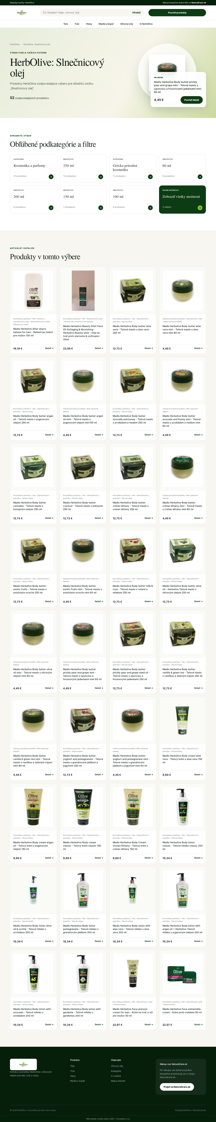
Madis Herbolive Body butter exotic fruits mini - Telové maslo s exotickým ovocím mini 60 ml (82, 589)
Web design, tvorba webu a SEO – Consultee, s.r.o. (108, 1119)
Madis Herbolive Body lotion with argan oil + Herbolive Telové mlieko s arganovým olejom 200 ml (182, 929)
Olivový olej (126, 23)
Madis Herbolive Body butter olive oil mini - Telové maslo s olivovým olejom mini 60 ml (32, 672)
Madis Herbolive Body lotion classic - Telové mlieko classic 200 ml (183, 846)
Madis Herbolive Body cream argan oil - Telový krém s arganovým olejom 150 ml (33, 846)
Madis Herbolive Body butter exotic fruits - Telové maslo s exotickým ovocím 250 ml (30, 589)
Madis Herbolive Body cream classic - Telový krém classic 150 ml (82, 846)
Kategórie (116, 1071)
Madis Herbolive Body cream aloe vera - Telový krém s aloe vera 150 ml (182, 759)
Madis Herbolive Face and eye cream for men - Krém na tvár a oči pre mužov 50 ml (133, 1012)
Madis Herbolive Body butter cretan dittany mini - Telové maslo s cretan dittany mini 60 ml (182, 506)
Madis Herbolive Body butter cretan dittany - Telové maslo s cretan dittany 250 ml (131, 506)
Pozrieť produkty (177, 12)
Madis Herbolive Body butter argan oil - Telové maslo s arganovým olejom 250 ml (33, 419)
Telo (65, 23)
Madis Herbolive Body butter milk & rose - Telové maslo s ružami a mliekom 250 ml (133, 589)
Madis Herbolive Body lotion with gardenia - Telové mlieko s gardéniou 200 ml (82, 1012)
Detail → (49, 348)
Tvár (77, 23)
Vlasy (89, 23)
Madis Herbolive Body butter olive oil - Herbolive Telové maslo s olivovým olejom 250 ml (182, 589)
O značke (116, 1076)
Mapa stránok (118, 1080)
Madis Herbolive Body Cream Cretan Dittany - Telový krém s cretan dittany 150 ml (130, 846)
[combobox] (84, 12)
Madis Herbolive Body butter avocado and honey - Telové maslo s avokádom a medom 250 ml (133, 419)
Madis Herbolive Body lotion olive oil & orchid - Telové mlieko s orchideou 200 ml (32, 929)
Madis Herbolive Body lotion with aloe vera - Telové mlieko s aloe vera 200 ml (131, 929)
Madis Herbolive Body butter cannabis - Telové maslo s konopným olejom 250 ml (29, 506)
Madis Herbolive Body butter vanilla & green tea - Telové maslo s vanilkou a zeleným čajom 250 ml (182, 672)
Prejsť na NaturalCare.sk (177, 1086)
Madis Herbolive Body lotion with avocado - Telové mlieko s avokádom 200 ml (32, 1012)
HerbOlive (15, 44)
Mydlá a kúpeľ (106, 23)
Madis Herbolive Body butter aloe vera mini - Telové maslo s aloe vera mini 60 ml (182, 329)
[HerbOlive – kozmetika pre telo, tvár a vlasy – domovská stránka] (22, 12)
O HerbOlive (146, 23)
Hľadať (136, 12)
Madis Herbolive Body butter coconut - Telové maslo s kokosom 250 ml (83, 506)
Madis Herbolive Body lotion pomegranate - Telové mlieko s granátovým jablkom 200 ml (81, 929)
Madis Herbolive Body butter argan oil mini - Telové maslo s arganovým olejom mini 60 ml (83, 419)
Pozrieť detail (191, 100)
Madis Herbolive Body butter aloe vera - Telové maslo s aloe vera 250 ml (132, 329)
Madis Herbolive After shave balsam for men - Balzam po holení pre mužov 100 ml (33, 332)
